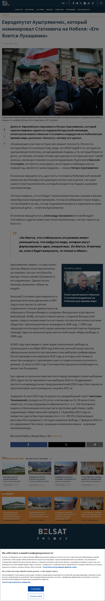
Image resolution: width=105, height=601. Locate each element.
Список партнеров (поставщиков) (16, 582)
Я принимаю (36, 589)
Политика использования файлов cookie (60, 567)
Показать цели (36, 596)
